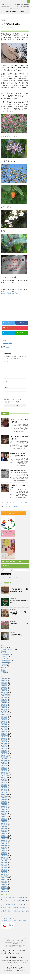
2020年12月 (4, 794)
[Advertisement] (14, 307)
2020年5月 (4, 806)
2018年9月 (4, 840)
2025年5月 (4, 704)
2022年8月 (4, 760)
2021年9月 (4, 779)
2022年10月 (4, 757)
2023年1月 (4, 752)
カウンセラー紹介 (10, 940)
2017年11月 (4, 857)
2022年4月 (4, 767)
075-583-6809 (15, 968)
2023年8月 (4, 740)
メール (6, 387)
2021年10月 (4, 777)
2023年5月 (4, 745)
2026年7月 (4, 680)
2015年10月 (4, 889)
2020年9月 (4, 799)
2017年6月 (4, 866)
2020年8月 (4, 801)
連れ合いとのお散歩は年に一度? (14, 506)
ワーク (4, 343)
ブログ (17, 940)
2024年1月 (4, 731)
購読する (7, 565)
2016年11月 (4, 877)
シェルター (5, 664)
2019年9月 (4, 820)
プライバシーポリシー (11, 946)
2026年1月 (4, 690)
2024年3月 (4, 728)
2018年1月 (4, 854)
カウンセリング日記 (7, 649)
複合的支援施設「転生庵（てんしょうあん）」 (15, 942)
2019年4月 (4, 828)
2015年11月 (4, 888)
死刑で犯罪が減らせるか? (19, 470)
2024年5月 (4, 724)
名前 (5, 381)
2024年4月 (4, 726)
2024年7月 (4, 721)
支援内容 (24, 939)
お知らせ (3, 647)
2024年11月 (4, 714)
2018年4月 (4, 849)
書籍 (22, 940)
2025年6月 (4, 702)
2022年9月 (4, 758)
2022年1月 (4, 772)
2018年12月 (4, 835)
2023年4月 (4, 746)
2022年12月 (4, 753)
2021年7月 (4, 782)
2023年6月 (4, 743)
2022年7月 (4, 762)
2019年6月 (4, 825)
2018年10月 (4, 838)
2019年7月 (4, 823)
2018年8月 (4, 842)
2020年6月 (4, 804)
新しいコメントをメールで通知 (13, 399)
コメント (6, 361)
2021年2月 (4, 791)
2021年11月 (4, 775)
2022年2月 (4, 770)
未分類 (4, 340)
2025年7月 (4, 701)
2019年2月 (4, 832)
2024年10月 (4, 716)
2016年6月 (4, 886)
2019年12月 (4, 815)
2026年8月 (4, 678)
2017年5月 (4, 867)
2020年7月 (4, 803)
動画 (2, 652)
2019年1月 (4, 833)
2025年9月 (4, 697)
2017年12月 (4, 855)
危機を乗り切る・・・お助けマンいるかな (13, 907)
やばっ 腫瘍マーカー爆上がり (10, 904)
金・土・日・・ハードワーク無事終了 (12, 897)
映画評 (3, 671)
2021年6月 (4, 784)
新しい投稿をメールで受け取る (13, 402)
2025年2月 (4, 709)
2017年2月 (4, 872)
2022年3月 (4, 769)
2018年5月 (4, 847)
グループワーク (6, 662)
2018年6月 (4, 845)
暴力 (7, 343)
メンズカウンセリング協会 (9, 577)
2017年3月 (4, 871)
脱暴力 (10, 343)
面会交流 (4, 666)
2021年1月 (4, 792)
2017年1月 (4, 874)
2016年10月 (4, 879)
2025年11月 (4, 694)
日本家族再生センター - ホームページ (12, 939)
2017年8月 (4, 862)
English (15, 943)
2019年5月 (4, 826)
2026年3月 (4, 687)
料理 (2, 667)
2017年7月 (4, 864)
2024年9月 (4, 718)
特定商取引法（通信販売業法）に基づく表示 (15, 945)
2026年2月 (4, 689)
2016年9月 (4, 881)
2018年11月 (4, 837)
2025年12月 (4, 692)
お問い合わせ (21, 946)
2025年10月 (4, 695)
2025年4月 (4, 706)
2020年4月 (4, 808)
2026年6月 (4, 682)
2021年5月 (4, 786)
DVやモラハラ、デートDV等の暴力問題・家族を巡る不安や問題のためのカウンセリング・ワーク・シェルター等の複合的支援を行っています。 (15, 963)
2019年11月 (4, 816)
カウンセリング (6, 660)
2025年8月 (4, 699)
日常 (2, 669)
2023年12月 (4, 733)
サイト (5, 393)
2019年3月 (4, 830)
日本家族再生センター (15, 11)
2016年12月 (4, 876)
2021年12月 (4, 774)
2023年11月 (4, 735)
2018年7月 (4, 843)
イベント (4, 658)
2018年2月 (4, 852)
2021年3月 (4, 789)
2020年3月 (4, 809)
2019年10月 (4, 818)
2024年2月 (4, 729)
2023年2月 (4, 750)
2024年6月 (4, 723)
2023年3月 (4, 748)
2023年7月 (4, 741)
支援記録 (3, 656)
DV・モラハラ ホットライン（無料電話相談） (14, 920)
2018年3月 (4, 850)
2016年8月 (4, 883)
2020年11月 (4, 796)
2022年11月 (4, 755)
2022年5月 (4, 765)
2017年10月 (4, 859)
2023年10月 (4, 736)
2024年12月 (4, 712)
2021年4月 (4, 787)
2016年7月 (4, 884)
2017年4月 (4, 869)
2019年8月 (4, 821)
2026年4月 (4, 685)
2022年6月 (4, 763)
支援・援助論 (5, 654)
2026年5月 (4, 684)
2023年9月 (4, 738)
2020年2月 (4, 811)
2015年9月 (4, 891)
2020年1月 (4, 813)
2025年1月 (4, 711)
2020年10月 (4, 798)
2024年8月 (4, 719)
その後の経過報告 (16, 635)
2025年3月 (4, 707)
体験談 (3, 651)
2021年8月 (4, 780)
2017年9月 (4, 860)
